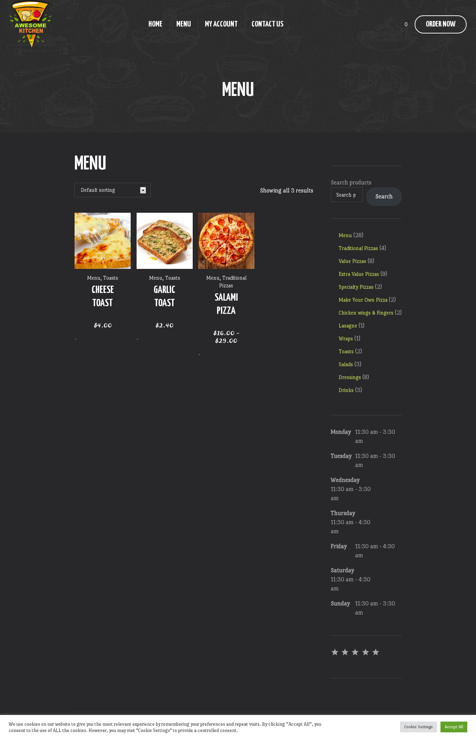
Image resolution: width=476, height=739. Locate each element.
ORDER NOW (440, 24)
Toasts (110, 278)
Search (384, 196)
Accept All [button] (454, 726)
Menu (93, 278)
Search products (351, 182)
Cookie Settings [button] (418, 726)
